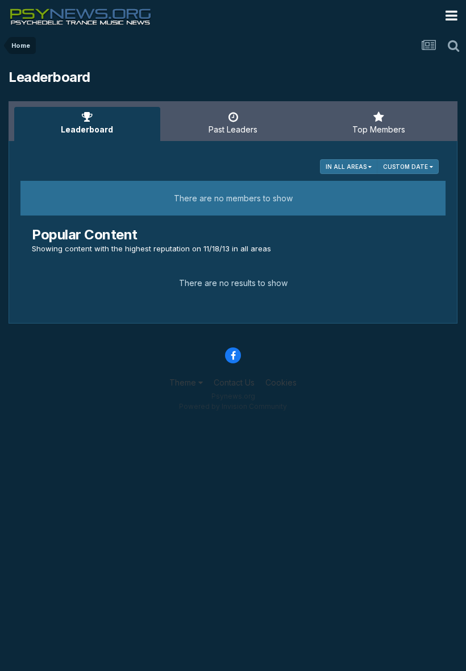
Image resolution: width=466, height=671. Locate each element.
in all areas (347, 166)
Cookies (281, 382)
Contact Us (234, 382)
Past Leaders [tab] (233, 129)
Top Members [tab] (378, 129)
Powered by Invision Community (233, 406)
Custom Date (406, 166)
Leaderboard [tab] (87, 129)
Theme (183, 382)
